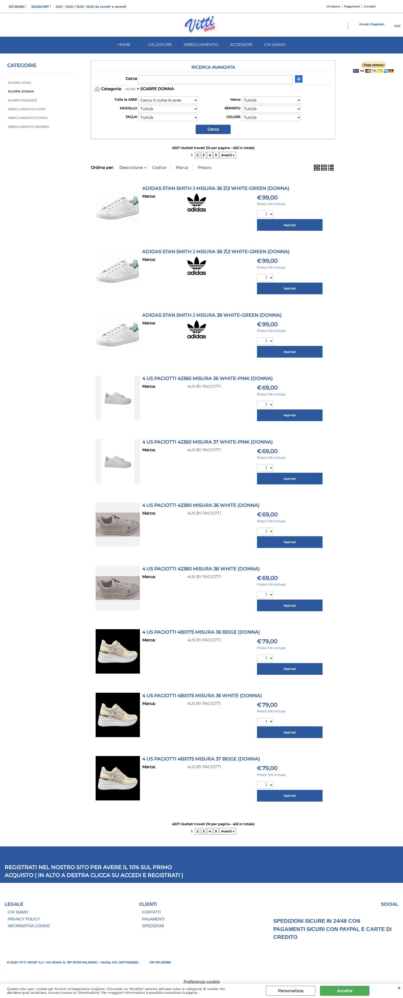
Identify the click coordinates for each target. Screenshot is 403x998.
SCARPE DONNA (21, 91)
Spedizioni (153, 926)
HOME (124, 44)
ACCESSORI (241, 44)
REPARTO (232, 108)
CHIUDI (399, 988)
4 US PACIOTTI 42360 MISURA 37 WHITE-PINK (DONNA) (207, 442)
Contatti (369, 6)
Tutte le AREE (126, 99)
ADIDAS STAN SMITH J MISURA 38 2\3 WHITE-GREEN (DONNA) (216, 251)
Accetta (344, 990)
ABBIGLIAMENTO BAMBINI (28, 126)
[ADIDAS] (196, 210)
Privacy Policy (24, 919)
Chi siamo (333, 6)
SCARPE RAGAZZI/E (22, 100)
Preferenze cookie (202, 981)
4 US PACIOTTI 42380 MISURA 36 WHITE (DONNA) (201, 505)
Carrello (387, 166)
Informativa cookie (29, 926)
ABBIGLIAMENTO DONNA (28, 118)
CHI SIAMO (274, 44)
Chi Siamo (18, 912)
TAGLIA (131, 117)
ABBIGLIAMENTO (201, 44)
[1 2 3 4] (265, 405)
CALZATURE (160, 44)
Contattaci (389, 154)
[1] (265, 214)
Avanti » (227, 155)
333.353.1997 (40, 6)
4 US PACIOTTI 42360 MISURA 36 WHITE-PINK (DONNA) (207, 378)
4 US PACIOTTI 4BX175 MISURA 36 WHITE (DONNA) (202, 695)
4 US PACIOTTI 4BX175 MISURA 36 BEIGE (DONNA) (201, 632)
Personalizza (290, 990)
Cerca (131, 78)
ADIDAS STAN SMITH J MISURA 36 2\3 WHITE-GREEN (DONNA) (215, 188)
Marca (235, 99)
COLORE (233, 117)
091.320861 (17, 6)
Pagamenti (352, 6)
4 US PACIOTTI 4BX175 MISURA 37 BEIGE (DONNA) (201, 759)
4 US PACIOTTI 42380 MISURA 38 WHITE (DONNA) (201, 569)
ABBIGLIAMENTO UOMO (26, 109)
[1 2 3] (265, 341)
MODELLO (128, 108)
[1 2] (265, 532)
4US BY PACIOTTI (204, 386)
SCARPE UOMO (19, 83)
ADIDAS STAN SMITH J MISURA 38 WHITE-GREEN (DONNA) (212, 315)
